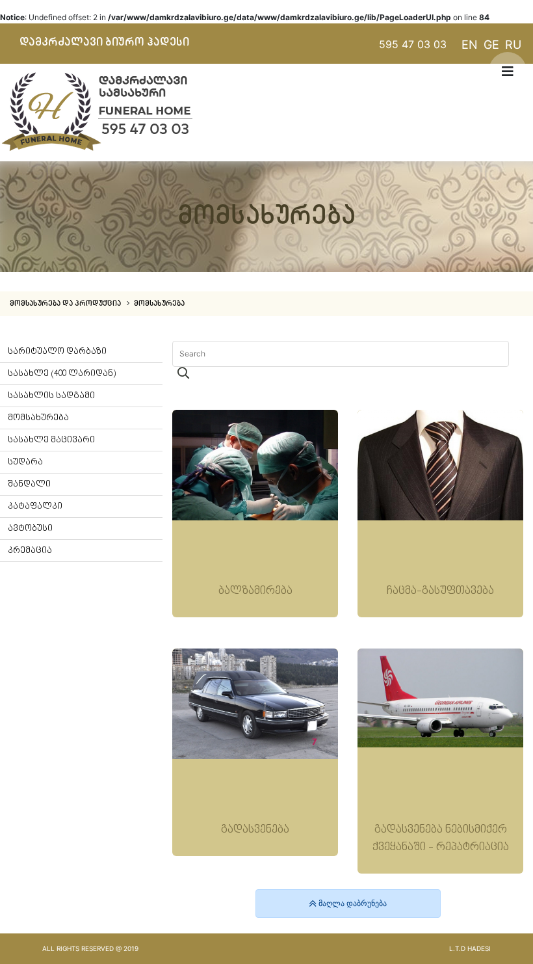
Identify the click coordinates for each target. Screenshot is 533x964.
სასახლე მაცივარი (51, 440)
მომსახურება (159, 304)
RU (513, 44)
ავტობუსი (30, 528)
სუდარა (25, 462)
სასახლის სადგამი (51, 395)
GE (491, 44)
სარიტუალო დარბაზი (57, 351)
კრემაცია (30, 550)
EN (470, 44)
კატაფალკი (35, 506)
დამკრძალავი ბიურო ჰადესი (104, 42)
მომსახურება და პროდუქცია (66, 304)
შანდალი (29, 484)
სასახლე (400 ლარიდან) (62, 373)
